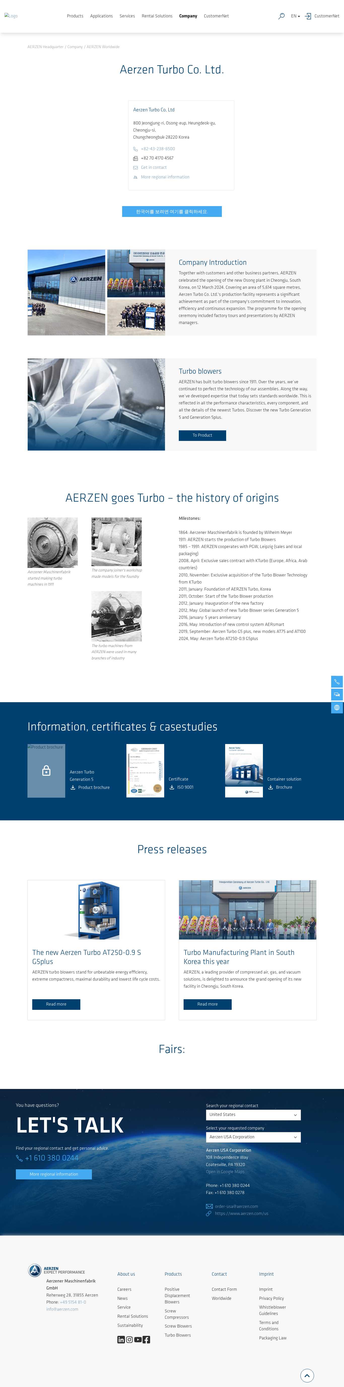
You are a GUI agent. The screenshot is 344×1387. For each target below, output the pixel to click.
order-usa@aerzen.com (236, 1207)
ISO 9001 (185, 787)
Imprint (266, 1289)
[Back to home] (11, 16)
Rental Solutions (157, 16)
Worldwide (221, 1299)
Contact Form (224, 1289)
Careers (124, 1289)
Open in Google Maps (225, 1172)
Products (75, 16)
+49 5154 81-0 (73, 1302)
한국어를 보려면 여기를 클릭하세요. (172, 212)
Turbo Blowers (178, 1335)
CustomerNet (216, 16)
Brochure (284, 787)
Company (188, 16)
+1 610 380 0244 (52, 1158)
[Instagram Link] (131, 1339)
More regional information (54, 1174)
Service (124, 1307)
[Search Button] (282, 16)
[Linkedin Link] (123, 1339)
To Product (202, 435)
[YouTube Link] (140, 1339)
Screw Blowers (178, 1326)
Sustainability (130, 1326)
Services (127, 16)
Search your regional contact (232, 1106)
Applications (101, 16)
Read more (56, 1004)
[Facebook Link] (148, 1339)
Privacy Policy (271, 1299)
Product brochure (94, 788)
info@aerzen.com (62, 1309)
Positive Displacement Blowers (177, 1296)
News (122, 1299)
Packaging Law (273, 1338)
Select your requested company (235, 1128)
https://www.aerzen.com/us (241, 1214)
